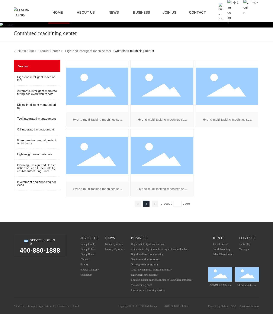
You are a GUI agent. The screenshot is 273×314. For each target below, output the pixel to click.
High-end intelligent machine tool (88, 51)
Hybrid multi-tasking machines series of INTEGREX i (97, 190)
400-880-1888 (40, 250)
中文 (236, 2)
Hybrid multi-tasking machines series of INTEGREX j (162, 190)
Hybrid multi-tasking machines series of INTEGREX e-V (162, 121)
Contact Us (63, 306)
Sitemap (31, 306)
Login (254, 2)
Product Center (49, 51)
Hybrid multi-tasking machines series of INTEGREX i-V (97, 121)
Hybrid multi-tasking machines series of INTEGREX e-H (227, 121)
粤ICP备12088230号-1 (177, 306)
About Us (19, 306)
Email (76, 306)
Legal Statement (46, 306)
